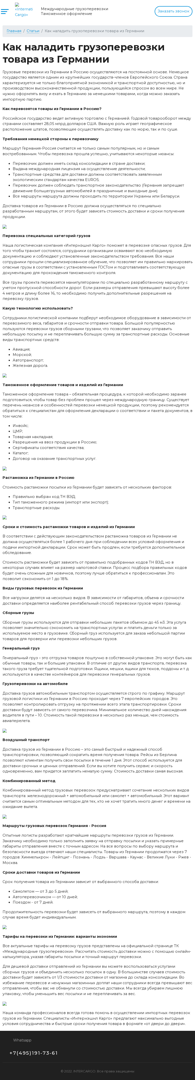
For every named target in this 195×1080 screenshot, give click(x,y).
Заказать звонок (173, 11)
